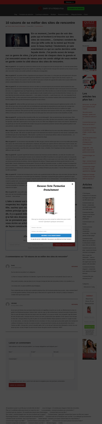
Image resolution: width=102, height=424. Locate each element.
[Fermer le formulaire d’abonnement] (73, 184)
